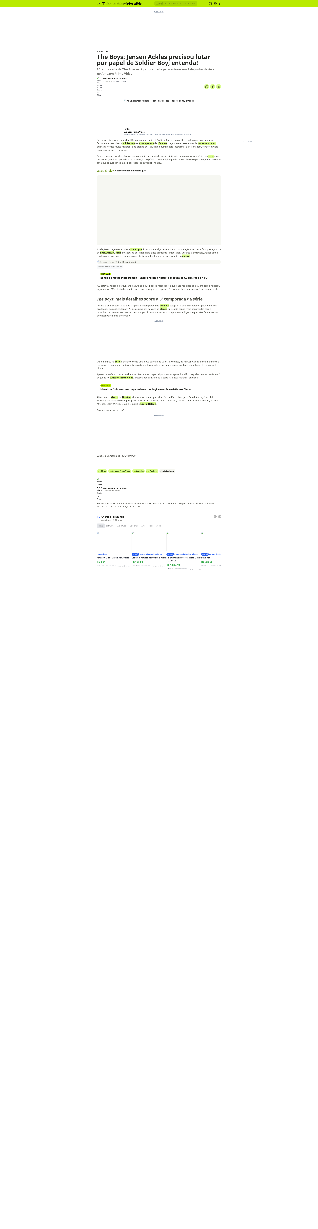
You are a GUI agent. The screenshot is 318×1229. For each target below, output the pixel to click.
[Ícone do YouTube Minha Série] (215, 3)
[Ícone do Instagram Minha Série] (210, 3)
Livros (143, 526)
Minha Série (102, 51)
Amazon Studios (207, 143)
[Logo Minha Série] (132, 3)
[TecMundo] (103, 3)
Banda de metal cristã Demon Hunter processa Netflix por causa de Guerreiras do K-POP (154, 277)
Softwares (110, 526)
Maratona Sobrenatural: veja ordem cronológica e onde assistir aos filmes (145, 389)
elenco (186, 256)
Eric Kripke (136, 249)
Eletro (150, 526)
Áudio (158, 526)
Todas (100, 526)
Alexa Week (122, 526)
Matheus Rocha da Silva (115, 78)
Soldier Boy (128, 143)
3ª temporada (146, 143)
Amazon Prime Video (134, 132)
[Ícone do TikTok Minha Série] (220, 3)
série (211, 156)
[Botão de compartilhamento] (206, 86)
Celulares (134, 526)
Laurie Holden (148, 403)
